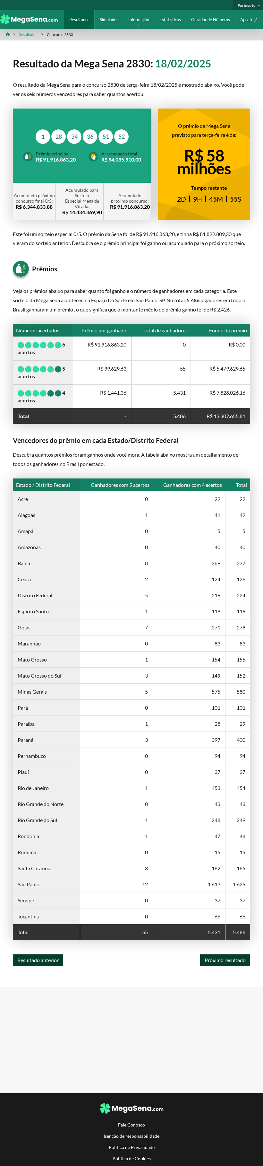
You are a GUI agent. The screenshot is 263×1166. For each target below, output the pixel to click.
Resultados (79, 19)
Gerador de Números (210, 19)
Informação (138, 19)
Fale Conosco (131, 1124)
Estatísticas (170, 19)
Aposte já (249, 19)
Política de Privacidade (132, 1147)
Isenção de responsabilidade (131, 1136)
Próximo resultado (225, 960)
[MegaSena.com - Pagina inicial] (32, 22)
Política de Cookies (132, 1158)
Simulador (109, 19)
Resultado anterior (38, 960)
